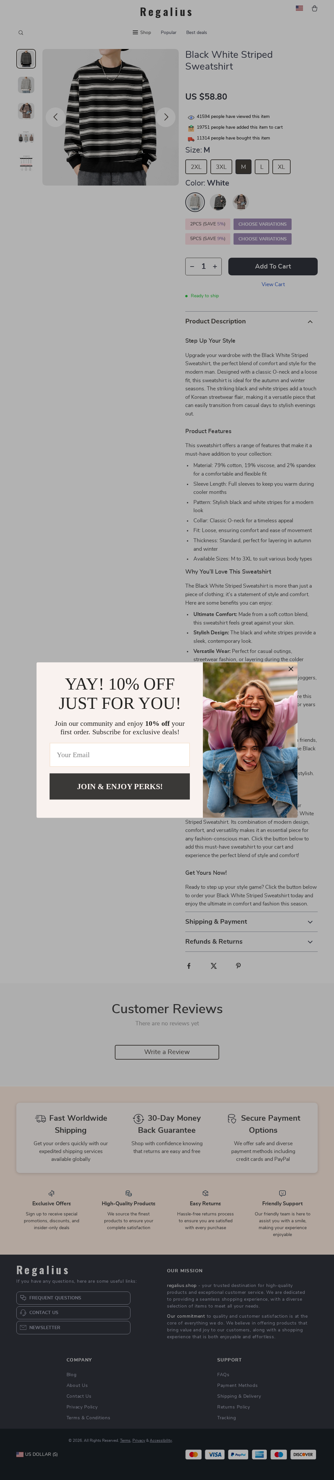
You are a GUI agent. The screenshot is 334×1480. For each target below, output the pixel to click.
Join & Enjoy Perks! (120, 786)
